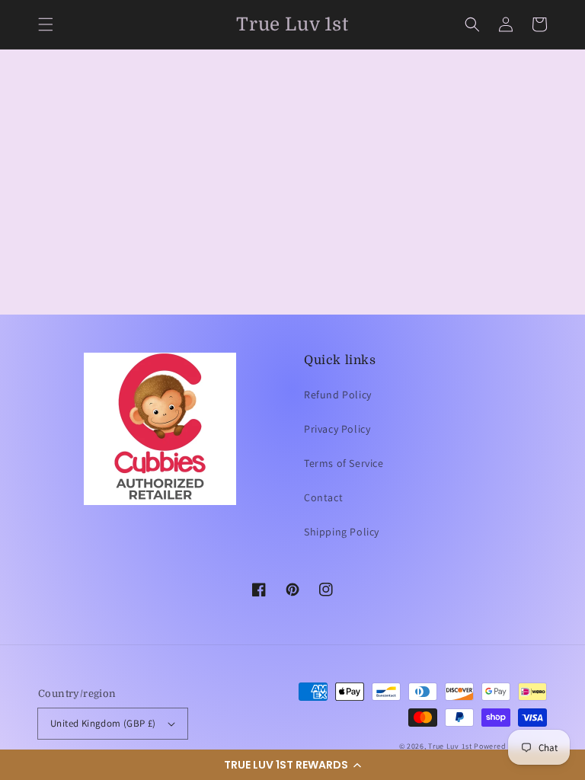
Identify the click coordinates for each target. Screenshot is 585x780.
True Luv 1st (450, 746)
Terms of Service (344, 463)
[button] (292, 765)
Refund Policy (338, 394)
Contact (323, 497)
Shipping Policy (341, 532)
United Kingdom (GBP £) (103, 723)
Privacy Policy (337, 429)
